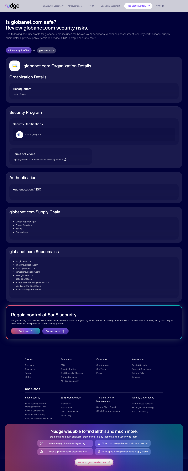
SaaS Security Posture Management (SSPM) (35, 405)
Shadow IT (66, 403)
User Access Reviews (142, 403)
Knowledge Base (69, 377)
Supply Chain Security (107, 407)
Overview (29, 365)
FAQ (63, 365)
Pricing (28, 373)
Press (99, 373)
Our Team (101, 369)
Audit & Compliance (34, 410)
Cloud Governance (69, 411)
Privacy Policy (139, 373)
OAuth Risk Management (108, 411)
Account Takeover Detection (38, 418)
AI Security (66, 415)
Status (28, 377)
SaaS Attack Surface (35, 414)
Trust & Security (139, 365)
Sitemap (136, 377)
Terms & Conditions (141, 369)
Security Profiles (68, 369)
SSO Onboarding (140, 411)
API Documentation (70, 381)
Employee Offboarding (143, 407)
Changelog (30, 369)
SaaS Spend (67, 407)
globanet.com (46, 50)
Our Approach (103, 365)
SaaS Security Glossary (72, 373)
